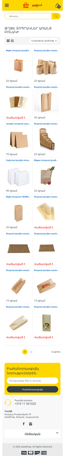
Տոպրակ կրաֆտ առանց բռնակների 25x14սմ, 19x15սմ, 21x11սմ (46, 124)
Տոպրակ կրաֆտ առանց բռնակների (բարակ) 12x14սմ (18, 87)
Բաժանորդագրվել (32, 389)
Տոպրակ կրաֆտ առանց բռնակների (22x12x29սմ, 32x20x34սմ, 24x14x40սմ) (46, 50)
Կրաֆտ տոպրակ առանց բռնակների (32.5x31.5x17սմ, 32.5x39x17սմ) (18, 124)
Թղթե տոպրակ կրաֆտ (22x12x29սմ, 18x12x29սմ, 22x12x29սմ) (18, 50)
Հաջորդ (55, 351)
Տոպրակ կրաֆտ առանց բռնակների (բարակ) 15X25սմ (46, 233)
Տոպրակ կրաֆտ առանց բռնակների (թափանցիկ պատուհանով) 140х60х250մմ (18, 270)
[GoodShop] (32, 5)
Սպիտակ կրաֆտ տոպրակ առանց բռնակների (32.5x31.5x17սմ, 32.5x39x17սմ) (18, 160)
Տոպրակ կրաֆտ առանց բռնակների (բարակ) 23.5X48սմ (18, 233)
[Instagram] (30, 423)
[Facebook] (23, 423)
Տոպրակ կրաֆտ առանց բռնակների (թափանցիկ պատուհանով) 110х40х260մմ (18, 307)
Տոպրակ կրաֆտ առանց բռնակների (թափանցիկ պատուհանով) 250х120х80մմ (46, 307)
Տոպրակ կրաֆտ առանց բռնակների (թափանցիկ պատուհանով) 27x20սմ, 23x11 (46, 197)
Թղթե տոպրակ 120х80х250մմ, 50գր (18, 197)
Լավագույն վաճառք (42, 40)
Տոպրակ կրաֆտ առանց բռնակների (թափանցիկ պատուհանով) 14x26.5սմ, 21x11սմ (46, 87)
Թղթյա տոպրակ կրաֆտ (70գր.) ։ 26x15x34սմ (46, 160)
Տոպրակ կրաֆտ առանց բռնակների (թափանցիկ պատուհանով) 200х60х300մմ (46, 270)
